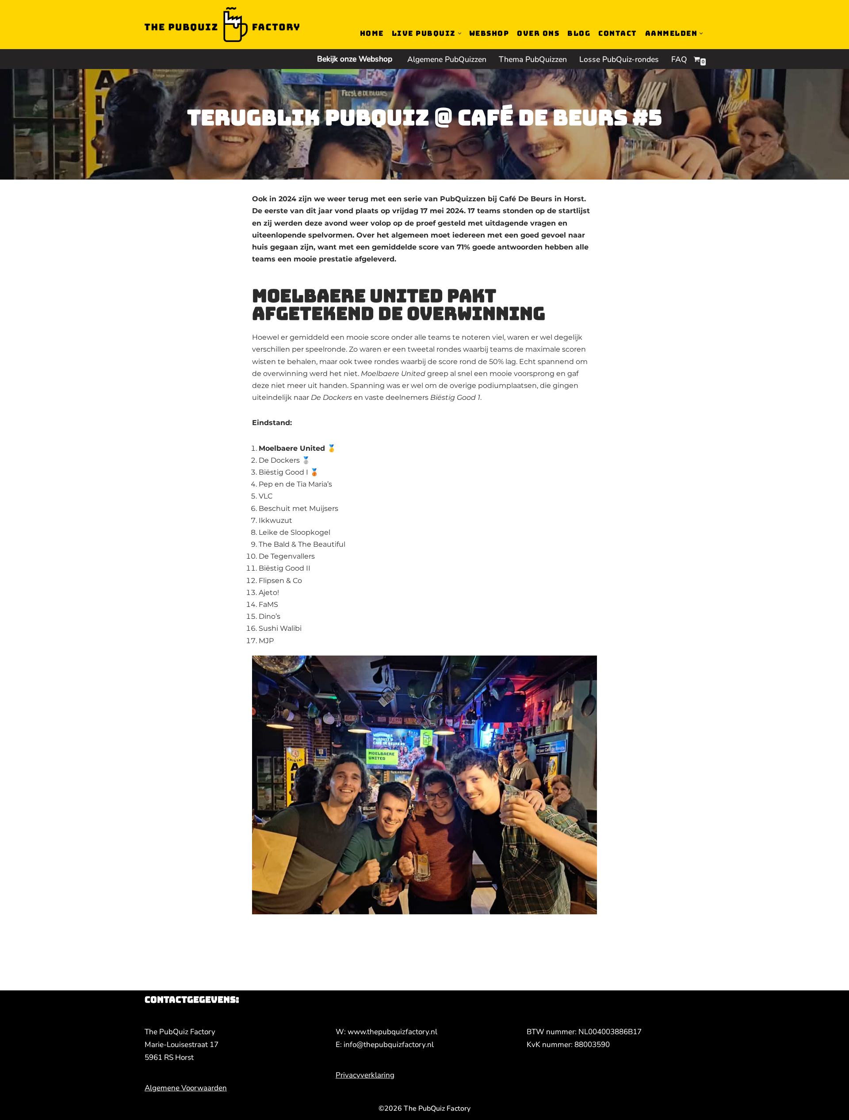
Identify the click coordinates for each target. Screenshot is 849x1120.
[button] (459, 33)
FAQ (679, 59)
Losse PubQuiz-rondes (619, 59)
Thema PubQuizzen (533, 59)
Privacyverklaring (365, 1075)
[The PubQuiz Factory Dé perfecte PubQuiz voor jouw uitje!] (222, 24)
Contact (617, 33)
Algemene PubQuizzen (446, 59)
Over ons (538, 33)
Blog (578, 33)
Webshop (489, 33)
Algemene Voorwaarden (186, 1088)
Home (372, 33)
